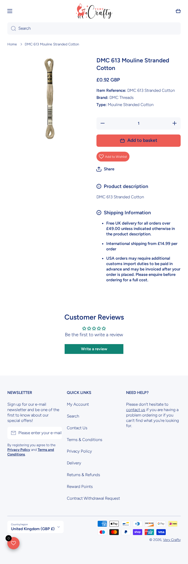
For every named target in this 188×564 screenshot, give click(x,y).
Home (12, 44)
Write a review (94, 349)
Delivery (74, 462)
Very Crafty (172, 539)
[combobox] (94, 28)
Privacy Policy (79, 451)
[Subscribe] (56, 433)
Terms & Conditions (84, 439)
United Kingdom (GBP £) (33, 528)
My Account (78, 404)
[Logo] (94, 11)
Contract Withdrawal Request (93, 498)
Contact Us (77, 427)
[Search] (11, 28)
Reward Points (80, 486)
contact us (135, 409)
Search (73, 416)
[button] (178, 11)
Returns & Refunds (83, 474)
